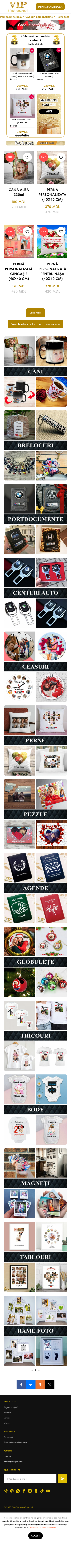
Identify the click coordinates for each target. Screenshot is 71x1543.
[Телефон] (6, 1491)
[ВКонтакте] (31, 1384)
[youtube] (48, 1491)
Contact (7, 1456)
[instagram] (30, 1491)
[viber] (12, 1491)
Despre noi (8, 1437)
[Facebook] (21, 1384)
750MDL (49, 85)
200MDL (22, 85)
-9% (32, 51)
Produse (7, 1412)
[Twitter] (49, 1384)
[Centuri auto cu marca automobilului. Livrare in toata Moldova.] (35, 593)
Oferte (6, 1423)
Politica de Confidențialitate (42, 1527)
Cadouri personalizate (39, 16)
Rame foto (63, 16)
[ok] (36, 1491)
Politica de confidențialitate (15, 1442)
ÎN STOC (13, 80)
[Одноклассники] (40, 1384)
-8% (58, 50)
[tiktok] (42, 1491)
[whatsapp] (18, 1491)
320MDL (22, 132)
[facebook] (24, 1491)
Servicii (6, 1417)
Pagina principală (11, 16)
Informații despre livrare (13, 1461)
